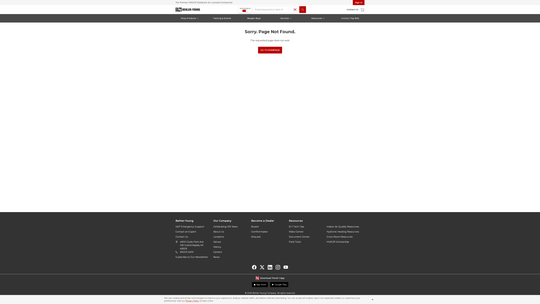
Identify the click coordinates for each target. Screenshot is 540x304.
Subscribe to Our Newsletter (192, 257)
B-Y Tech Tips (296, 226)
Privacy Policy (192, 301)
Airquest (256, 236)
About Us (218, 231)
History (217, 247)
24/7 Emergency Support (190, 226)
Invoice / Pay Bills (350, 18)
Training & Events (222, 18)
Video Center (296, 231)
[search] (302, 9)
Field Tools (295, 242)
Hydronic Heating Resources (343, 231)
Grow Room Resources (340, 236)
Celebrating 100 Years (225, 226)
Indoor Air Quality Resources (343, 226)
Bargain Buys (254, 18)
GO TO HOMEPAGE (270, 50)
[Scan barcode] (295, 10)
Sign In (358, 2)
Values (217, 242)
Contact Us (182, 236)
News (216, 257)
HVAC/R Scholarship (338, 242)
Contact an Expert (186, 231)
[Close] (372, 299)
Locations (218, 236)
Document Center (299, 236)
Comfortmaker (259, 231)
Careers (217, 252)
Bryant (255, 226)
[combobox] (275, 9)
